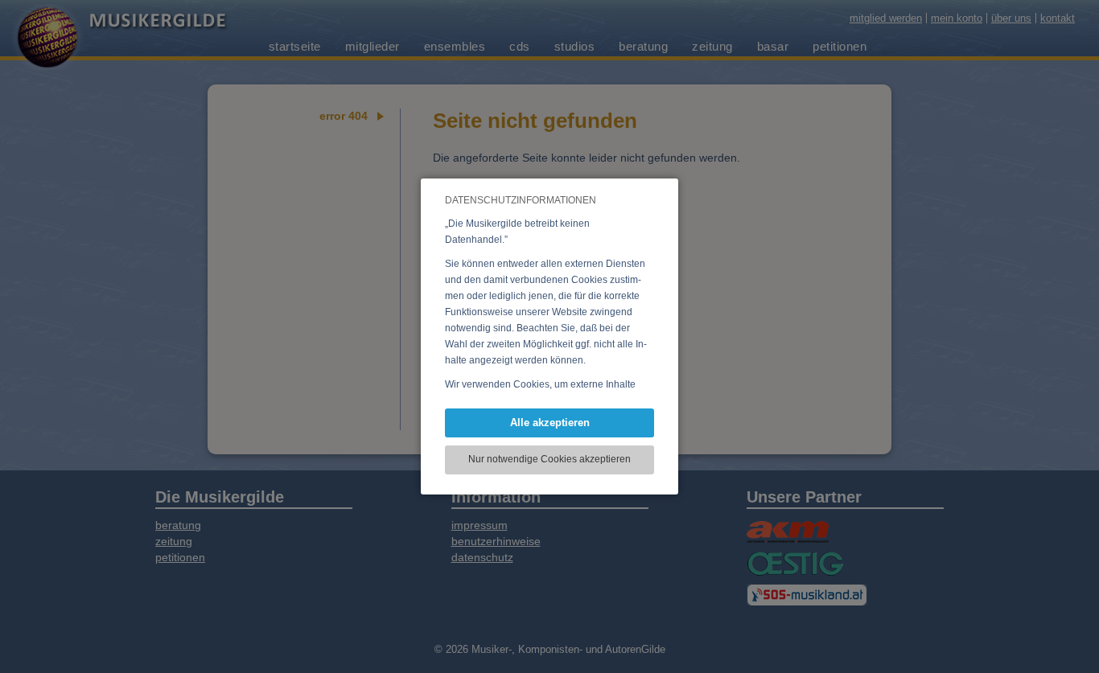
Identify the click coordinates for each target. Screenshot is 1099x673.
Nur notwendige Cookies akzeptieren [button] (549, 459)
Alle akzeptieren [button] (550, 423)
